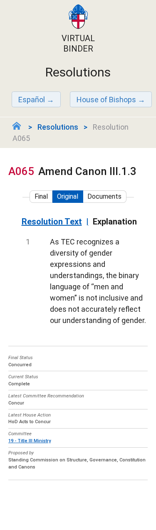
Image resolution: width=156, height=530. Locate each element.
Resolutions (57, 127)
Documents (104, 196)
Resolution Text (52, 222)
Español (31, 99)
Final (41, 196)
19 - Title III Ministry (29, 441)
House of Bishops (106, 99)
